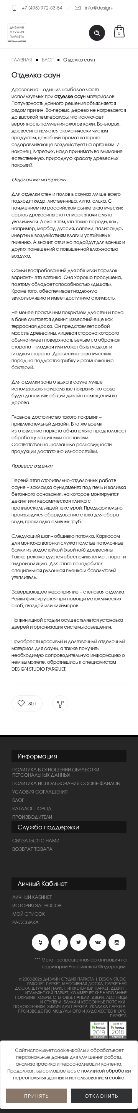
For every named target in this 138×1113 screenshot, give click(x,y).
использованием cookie (96, 1077)
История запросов (36, 905)
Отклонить (101, 1095)
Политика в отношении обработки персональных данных (55, 772)
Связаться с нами (35, 840)
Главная (22, 59)
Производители (32, 816)
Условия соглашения (39, 791)
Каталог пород (32, 808)
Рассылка (25, 922)
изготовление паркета (37, 430)
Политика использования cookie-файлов (66, 783)
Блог (48, 59)
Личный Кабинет (32, 897)
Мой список (28, 913)
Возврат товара (32, 848)
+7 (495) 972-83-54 (42, 7)
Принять (36, 1095)
